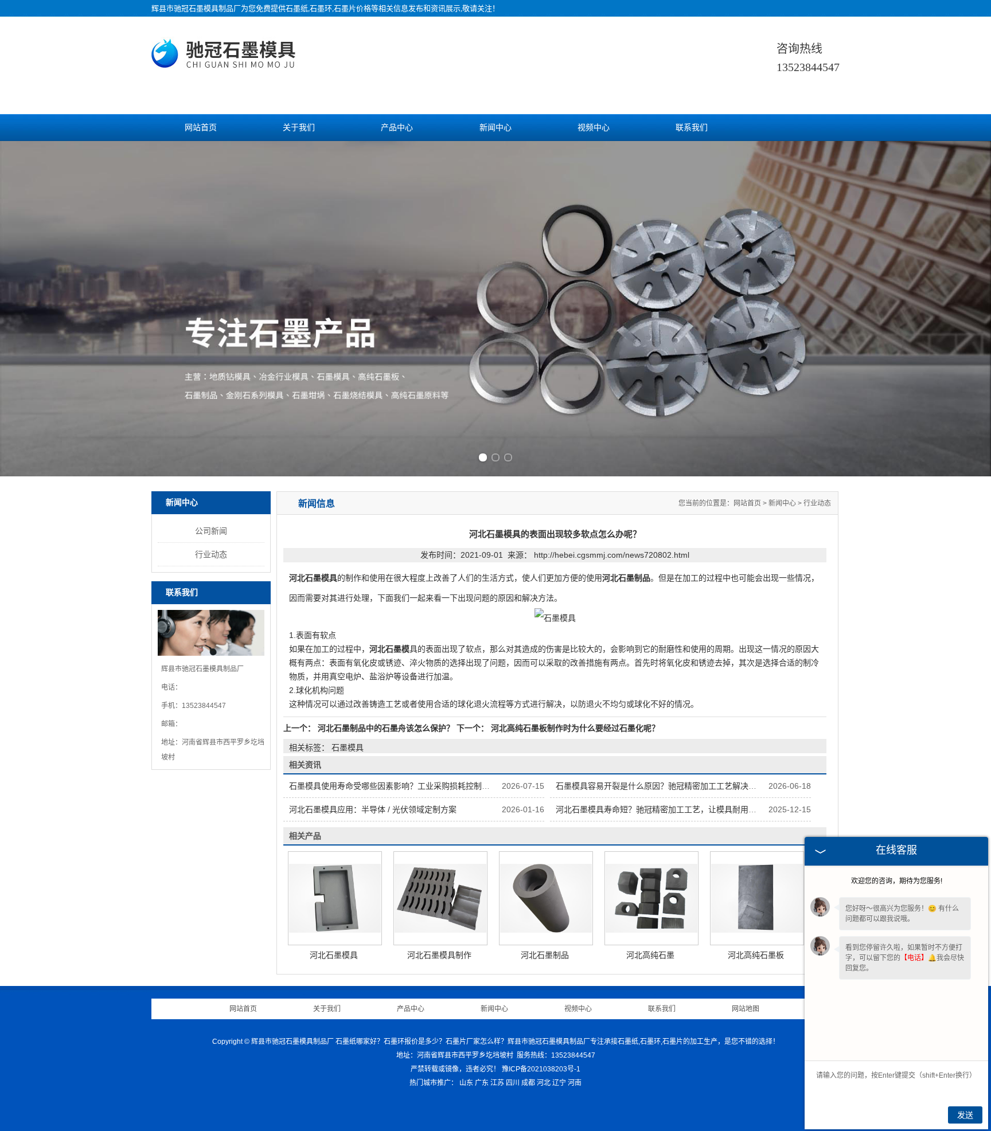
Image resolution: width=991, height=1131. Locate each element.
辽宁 (559, 1083)
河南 (575, 1083)
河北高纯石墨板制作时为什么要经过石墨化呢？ (574, 728)
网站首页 (201, 127)
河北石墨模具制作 (439, 955)
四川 (513, 1083)
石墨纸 (297, 8)
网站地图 (745, 1009)
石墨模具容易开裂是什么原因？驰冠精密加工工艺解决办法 (660, 785)
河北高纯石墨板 (756, 955)
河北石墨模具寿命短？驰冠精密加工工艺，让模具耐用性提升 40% (673, 809)
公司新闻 (211, 530)
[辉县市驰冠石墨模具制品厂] (225, 64)
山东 (466, 1083)
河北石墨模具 (334, 955)
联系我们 (692, 127)
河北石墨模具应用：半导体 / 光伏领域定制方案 (373, 809)
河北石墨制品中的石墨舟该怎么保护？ (386, 728)
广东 (482, 1083)
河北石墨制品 (545, 955)
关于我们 (299, 127)
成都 (528, 1083)
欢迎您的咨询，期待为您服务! (896, 881)
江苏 (497, 1083)
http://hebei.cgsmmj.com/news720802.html (611, 554)
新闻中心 (495, 127)
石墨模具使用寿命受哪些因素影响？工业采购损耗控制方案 (393, 785)
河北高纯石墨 (650, 955)
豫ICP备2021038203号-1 (541, 1069)
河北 (544, 1083)
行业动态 (211, 554)
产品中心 (397, 127)
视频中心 (594, 127)
